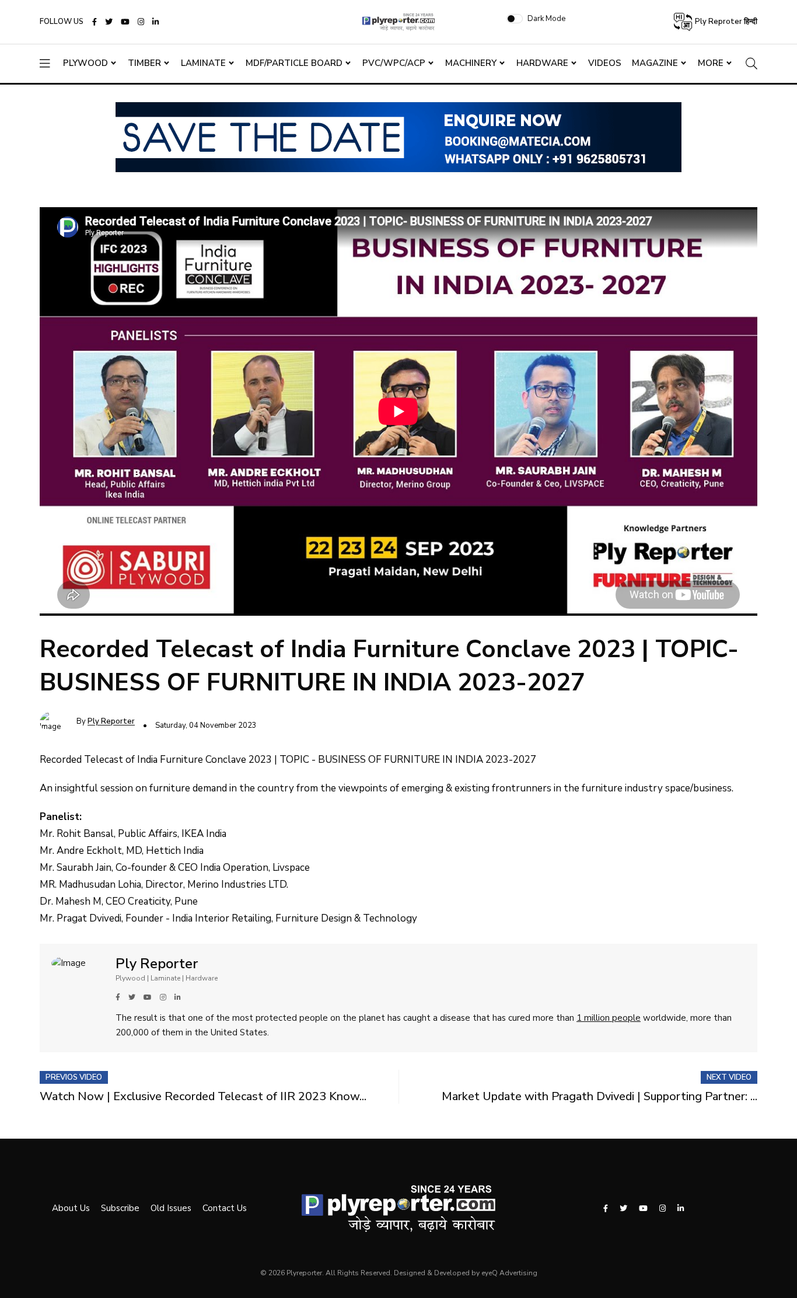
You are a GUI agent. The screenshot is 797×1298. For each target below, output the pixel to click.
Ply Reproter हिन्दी (725, 21)
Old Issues (171, 1208)
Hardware (542, 63)
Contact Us (224, 1208)
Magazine (655, 63)
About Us (71, 1208)
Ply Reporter (111, 722)
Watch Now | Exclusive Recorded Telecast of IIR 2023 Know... (203, 1096)
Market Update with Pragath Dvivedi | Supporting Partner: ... (599, 1096)
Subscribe (120, 1208)
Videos (604, 63)
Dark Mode (546, 18)
